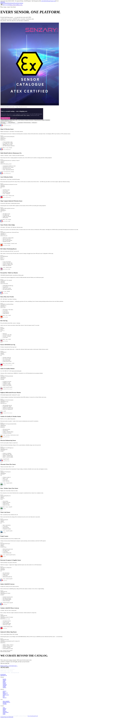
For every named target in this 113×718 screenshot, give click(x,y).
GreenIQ (4, 683)
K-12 (4, 696)
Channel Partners (5, 712)
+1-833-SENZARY (44, 0)
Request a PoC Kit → (5, 118)
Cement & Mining (6, 694)
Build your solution (6, 4)
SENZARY (2, 2)
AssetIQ (4, 680)
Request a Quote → (14, 118)
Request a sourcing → (4, 665)
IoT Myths (4, 703)
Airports (4, 693)
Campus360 (5, 684)
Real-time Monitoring (6, 702)
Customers (21, 3)
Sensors (12, 3)
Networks (15, 3)
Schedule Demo (3, 716)
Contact (4, 713)
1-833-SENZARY (9, 716)
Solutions (2, 3)
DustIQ (4, 681)
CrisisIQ (4, 686)
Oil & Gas (4, 691)
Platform (9, 3)
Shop (18, 3)
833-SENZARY (3, 674)
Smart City (4, 697)
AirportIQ (4, 685)
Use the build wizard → (13, 665)
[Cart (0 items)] (1, 4)
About (4, 707)
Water (4, 695)
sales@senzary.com (51, 0)
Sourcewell (5, 711)
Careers (4, 714)
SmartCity (4, 687)
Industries (6, 3)
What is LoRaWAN (6, 701)
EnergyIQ (4, 682)
